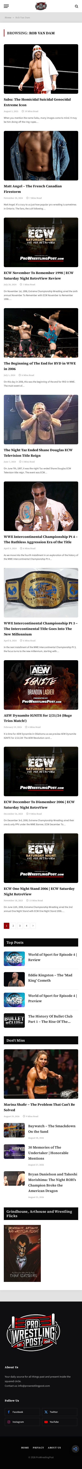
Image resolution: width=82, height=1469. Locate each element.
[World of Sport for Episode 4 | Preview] (14, 1000)
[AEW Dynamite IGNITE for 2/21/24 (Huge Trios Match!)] (41, 685)
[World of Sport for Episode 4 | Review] (14, 959)
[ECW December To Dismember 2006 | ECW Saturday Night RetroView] (41, 771)
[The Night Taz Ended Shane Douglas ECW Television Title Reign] (41, 419)
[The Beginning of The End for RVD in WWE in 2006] (41, 333)
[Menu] (6, 6)
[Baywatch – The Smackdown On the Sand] (14, 1130)
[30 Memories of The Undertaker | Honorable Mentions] (14, 1151)
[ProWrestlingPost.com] (41, 6)
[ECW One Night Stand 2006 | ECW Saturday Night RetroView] (41, 858)
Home (8, 17)
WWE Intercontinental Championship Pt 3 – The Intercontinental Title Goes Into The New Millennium (41, 629)
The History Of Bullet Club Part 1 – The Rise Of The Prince (50, 1022)
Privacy (38, 1447)
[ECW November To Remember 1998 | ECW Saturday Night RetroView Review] (41, 242)
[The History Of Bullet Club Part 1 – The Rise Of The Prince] (14, 1020)
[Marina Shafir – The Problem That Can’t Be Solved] (41, 1074)
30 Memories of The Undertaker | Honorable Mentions (48, 1153)
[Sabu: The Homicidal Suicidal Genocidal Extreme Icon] (41, 69)
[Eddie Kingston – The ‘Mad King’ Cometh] (14, 979)
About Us (54, 1447)
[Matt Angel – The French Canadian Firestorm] (41, 155)
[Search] (76, 6)
